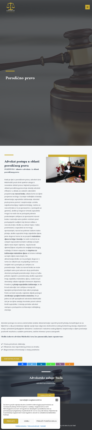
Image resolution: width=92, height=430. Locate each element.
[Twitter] (31, 364)
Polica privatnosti (33, 426)
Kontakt (43, 426)
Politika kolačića (21, 426)
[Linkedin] (41, 364)
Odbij (26, 421)
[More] (69, 364)
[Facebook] (22, 364)
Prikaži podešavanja (47, 421)
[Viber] (60, 364)
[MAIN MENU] (87, 7)
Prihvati (11, 421)
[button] (57, 400)
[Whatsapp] (50, 364)
